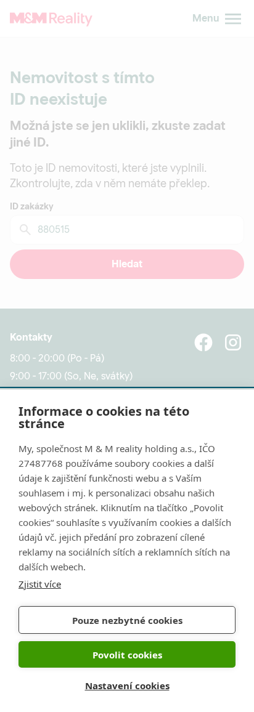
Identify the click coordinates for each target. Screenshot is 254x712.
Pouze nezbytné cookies (127, 620)
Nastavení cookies (127, 685)
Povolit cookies (127, 655)
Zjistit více (39, 584)
